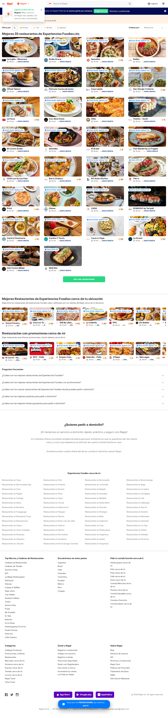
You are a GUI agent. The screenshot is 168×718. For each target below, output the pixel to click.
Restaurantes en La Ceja (137, 525)
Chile (60, 570)
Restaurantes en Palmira (54, 530)
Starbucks (9, 580)
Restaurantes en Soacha (54, 489)
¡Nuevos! (63, 28)
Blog (112, 650)
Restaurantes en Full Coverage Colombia (61, 544)
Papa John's (10, 591)
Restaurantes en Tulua (11, 489)
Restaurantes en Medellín (95, 498)
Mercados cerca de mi (14, 661)
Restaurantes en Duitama (137, 512)
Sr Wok (8, 616)
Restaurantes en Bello (94, 516)
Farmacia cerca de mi (14, 664)
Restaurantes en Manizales (138, 516)
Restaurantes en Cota (94, 525)
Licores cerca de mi (13, 675)
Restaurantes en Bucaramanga (140, 480)
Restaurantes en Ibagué (12, 494)
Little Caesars (11, 637)
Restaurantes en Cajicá (12, 525)
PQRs (112, 675)
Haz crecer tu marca (66, 668)
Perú (60, 587)
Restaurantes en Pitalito (137, 530)
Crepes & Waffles (12, 587)
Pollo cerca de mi (117, 569)
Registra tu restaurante (67, 650)
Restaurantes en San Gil (137, 507)
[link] (21, 50)
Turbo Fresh (10, 682)
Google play (86, 694)
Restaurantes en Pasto (53, 494)
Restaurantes (10, 657)
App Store (65, 694)
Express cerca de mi (14, 668)
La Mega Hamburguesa (15, 577)
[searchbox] (89, 4)
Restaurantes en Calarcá (54, 525)
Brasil (60, 566)
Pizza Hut (9, 634)
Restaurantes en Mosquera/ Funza (16, 516)
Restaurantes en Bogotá (95, 489)
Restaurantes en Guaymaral (96, 544)
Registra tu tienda (65, 657)
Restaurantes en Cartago (12, 498)
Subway (8, 584)
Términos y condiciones (119, 11)
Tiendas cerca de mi (13, 671)
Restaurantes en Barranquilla (97, 480)
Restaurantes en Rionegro (96, 512)
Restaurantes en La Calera (138, 489)
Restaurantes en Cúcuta (54, 503)
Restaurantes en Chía (53, 480)
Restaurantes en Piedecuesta (97, 530)
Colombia (62, 573)
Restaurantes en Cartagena (138, 494)
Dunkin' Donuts (11, 630)
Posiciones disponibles (67, 661)
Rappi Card (115, 664)
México (61, 584)
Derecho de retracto (119, 654)
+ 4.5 (37, 28)
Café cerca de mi (117, 576)
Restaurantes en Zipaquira (13, 539)
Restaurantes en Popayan (54, 512)
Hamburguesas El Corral (15, 627)
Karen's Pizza (10, 605)
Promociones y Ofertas (15, 654)
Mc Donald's (10, 612)
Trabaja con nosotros (67, 654)
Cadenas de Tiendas (13, 566)
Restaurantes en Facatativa (55, 539)
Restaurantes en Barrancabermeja (16, 485)
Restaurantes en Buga (136, 485)
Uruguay (61, 591)
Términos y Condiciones (120, 661)
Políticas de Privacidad (120, 668)
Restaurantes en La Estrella (96, 485)
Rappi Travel (10, 678)
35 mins (49, 28)
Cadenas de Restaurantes (16, 563)
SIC (111, 657)
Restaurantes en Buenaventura (15, 521)
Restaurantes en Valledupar (138, 503)
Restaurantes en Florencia (138, 539)
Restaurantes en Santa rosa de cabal (59, 521)
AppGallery (106, 694)
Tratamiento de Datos (119, 671)
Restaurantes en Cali (135, 498)
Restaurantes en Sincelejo (96, 494)
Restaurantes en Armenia (54, 485)
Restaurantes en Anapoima (96, 521)
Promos (25, 28)
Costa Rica (62, 577)
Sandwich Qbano (12, 598)
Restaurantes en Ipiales (95, 539)
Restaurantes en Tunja (11, 480)
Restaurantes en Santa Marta (97, 503)
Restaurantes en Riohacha (13, 534)
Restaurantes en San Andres (56, 534)
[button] (23, 4)
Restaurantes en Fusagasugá (14, 512)
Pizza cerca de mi (117, 573)
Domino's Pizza (11, 570)
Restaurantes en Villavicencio (56, 507)
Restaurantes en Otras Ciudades (16, 530)
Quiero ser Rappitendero (68, 664)
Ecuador (61, 580)
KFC (6, 573)
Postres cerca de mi (119, 590)
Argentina (62, 563)
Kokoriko (8, 619)
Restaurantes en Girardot (96, 507)
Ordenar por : (134, 28)
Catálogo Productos (13, 650)
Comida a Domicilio (118, 600)
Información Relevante (119, 678)
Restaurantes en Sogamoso (97, 534)
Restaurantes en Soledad (137, 534)
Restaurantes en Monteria (13, 507)
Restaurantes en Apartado (138, 521)
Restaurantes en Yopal (53, 498)
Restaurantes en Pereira (54, 516)
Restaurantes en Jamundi (12, 544)
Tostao (8, 602)
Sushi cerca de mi (118, 580)
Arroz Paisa (10, 623)
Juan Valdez (10, 595)
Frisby (7, 609)
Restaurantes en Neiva (11, 503)
